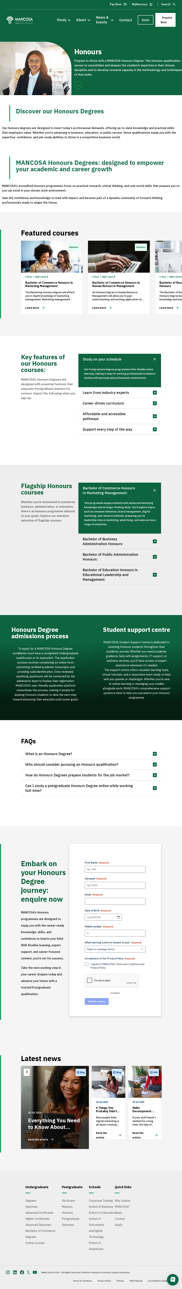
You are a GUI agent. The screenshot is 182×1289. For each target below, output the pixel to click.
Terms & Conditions (82, 1280)
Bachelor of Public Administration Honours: (110, 557)
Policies (120, 1280)
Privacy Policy (97, 967)
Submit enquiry (97, 1001)
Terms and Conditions (128, 964)
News (118, 1212)
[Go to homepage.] (19, 20)
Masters (67, 1206)
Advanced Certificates (39, 1212)
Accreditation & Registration (161, 1280)
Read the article (38, 1139)
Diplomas (31, 1206)
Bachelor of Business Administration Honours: (103, 541)
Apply (145, 20)
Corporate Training (101, 1200)
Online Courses (35, 1243)
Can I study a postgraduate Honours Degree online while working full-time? (79, 788)
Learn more (32, 307)
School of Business (101, 1206)
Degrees (30, 1200)
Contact (125, 20)
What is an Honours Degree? (48, 753)
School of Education (101, 1212)
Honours (67, 1212)
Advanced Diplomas (38, 1225)
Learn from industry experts (106, 392)
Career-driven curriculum (103, 403)
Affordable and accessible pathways (104, 416)
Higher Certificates (37, 1218)
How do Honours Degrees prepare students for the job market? (77, 775)
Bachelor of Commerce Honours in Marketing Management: (109, 490)
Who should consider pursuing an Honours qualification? (71, 764)
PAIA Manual (136, 1280)
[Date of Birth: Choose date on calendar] (119, 917)
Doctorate (68, 1200)
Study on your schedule (102, 359)
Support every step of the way (107, 429)
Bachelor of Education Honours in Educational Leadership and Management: (110, 574)
